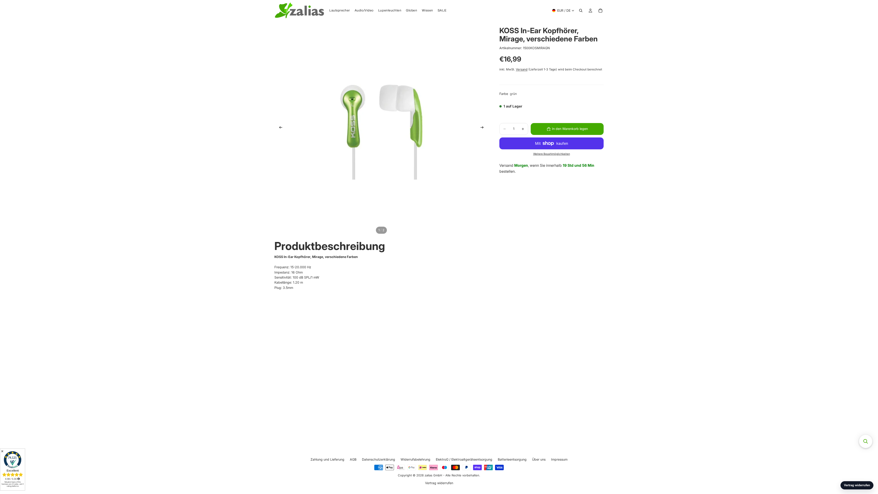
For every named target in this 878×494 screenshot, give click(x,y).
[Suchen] (581, 10)
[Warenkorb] (600, 10)
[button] (865, 441)
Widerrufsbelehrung (415, 459)
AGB (353, 459)
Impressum (559, 459)
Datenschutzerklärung (378, 459)
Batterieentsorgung (512, 459)
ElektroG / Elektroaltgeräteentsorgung (464, 459)
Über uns (539, 459)
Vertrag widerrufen (439, 483)
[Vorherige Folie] (279, 128)
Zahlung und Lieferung (327, 459)
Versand (521, 69)
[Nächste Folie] (483, 128)
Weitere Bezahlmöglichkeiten (551, 154)
